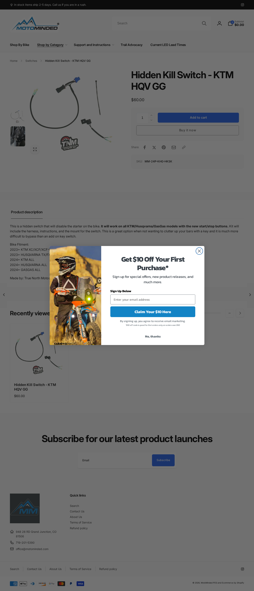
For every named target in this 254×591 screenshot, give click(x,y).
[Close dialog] (199, 251)
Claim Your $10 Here (153, 312)
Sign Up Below (120, 291)
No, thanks (153, 336)
